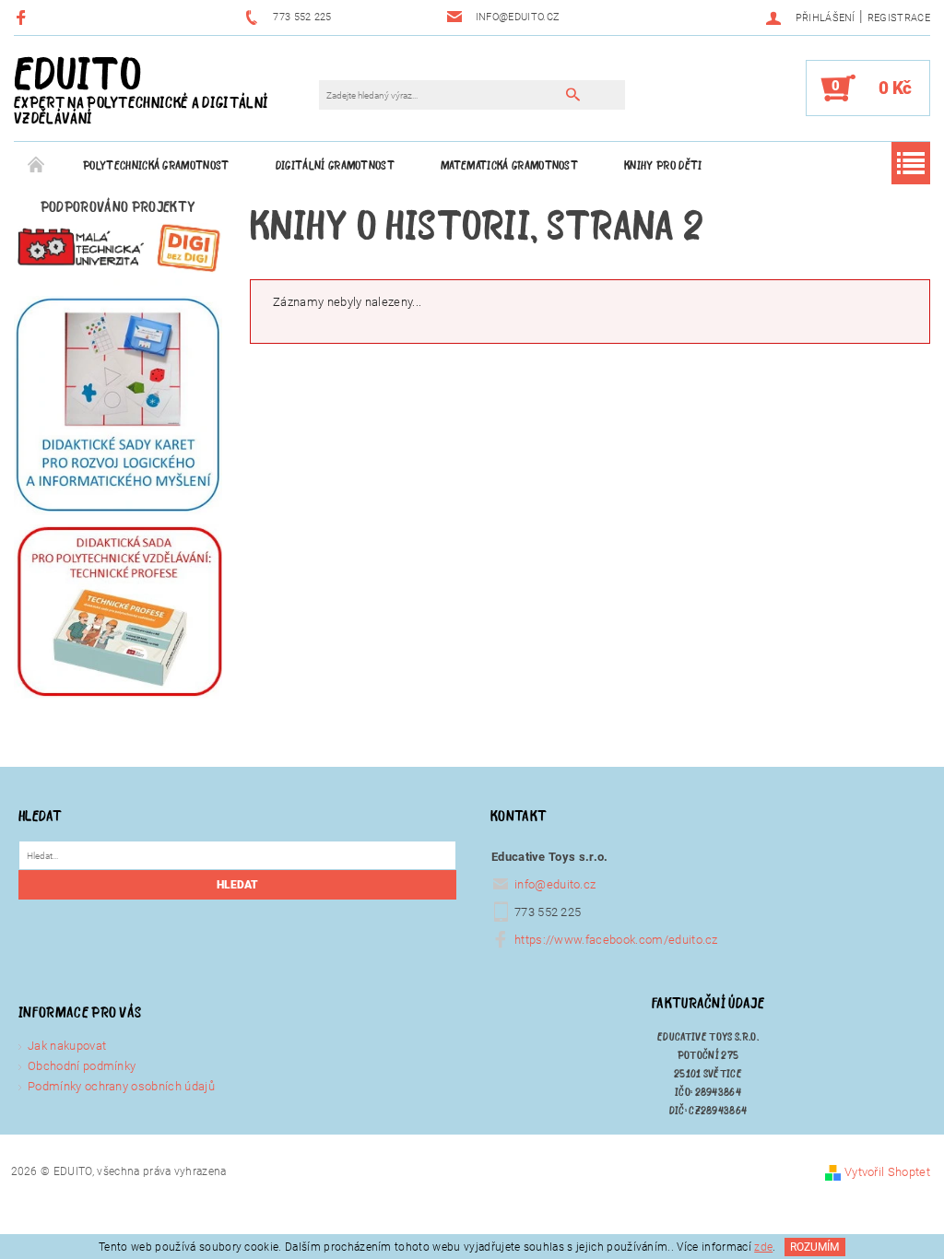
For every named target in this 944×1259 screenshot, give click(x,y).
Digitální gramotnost (335, 165)
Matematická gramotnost (509, 165)
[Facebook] (23, 17)
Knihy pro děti (663, 165)
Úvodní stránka (37, 166)
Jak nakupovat (67, 1046)
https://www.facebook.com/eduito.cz (616, 940)
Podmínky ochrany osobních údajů (121, 1086)
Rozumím (814, 1247)
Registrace (898, 18)
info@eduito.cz (555, 884)
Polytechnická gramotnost (156, 165)
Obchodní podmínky (82, 1066)
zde (763, 1247)
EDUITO (141, 88)
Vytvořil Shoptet (887, 1172)
